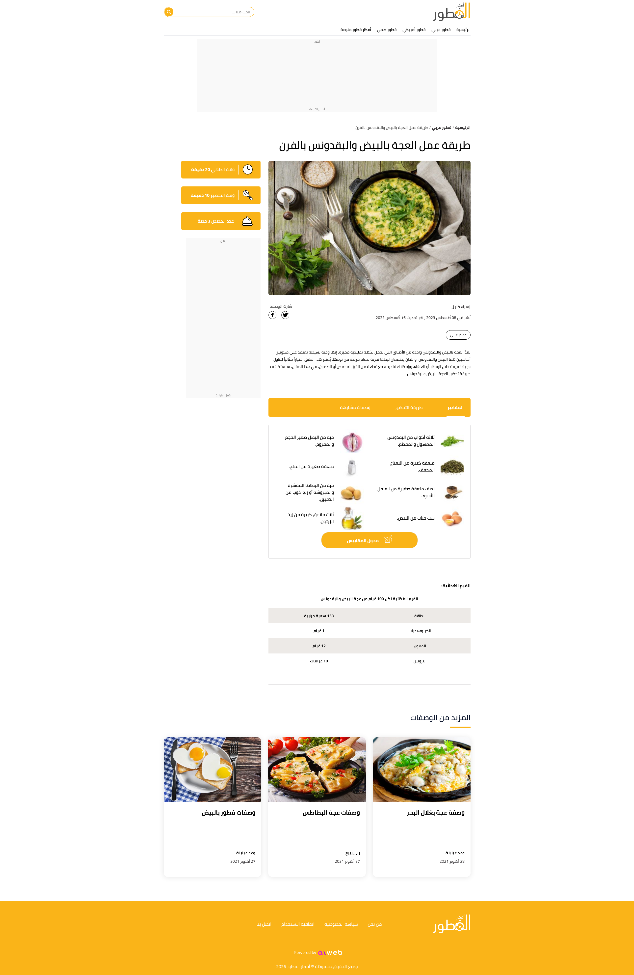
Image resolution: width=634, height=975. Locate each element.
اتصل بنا (264, 924)
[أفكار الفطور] (451, 11)
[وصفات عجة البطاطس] (317, 769)
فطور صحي (386, 29)
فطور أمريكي (413, 29)
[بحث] (168, 11)
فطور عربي (440, 29)
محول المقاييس (363, 540)
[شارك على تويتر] (285, 315)
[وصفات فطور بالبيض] (212, 769)
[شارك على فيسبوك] (272, 315)
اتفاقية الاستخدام (298, 924)
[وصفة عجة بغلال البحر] (421, 769)
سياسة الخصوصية (341, 924)
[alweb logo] (330, 952)
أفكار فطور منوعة (356, 29)
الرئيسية (463, 29)
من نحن (375, 924)
